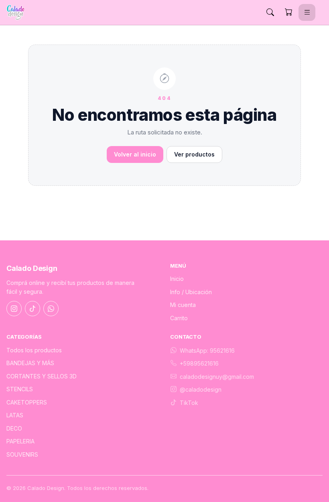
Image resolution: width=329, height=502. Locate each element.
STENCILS (19, 389)
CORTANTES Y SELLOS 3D (41, 376)
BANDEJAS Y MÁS (30, 363)
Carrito (179, 318)
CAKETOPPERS (26, 402)
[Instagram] (14, 308)
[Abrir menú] (307, 12)
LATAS (14, 415)
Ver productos (194, 154)
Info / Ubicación (191, 292)
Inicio (177, 278)
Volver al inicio (135, 154)
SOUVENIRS (22, 454)
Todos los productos (34, 350)
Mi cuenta (183, 304)
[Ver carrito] (288, 12)
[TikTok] (32, 308)
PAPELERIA (20, 441)
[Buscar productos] (270, 12)
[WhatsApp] (51, 308)
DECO (14, 428)
